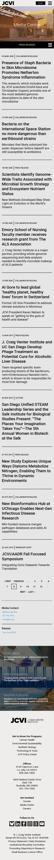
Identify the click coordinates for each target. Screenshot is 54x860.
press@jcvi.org (8, 619)
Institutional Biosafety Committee (27, 844)
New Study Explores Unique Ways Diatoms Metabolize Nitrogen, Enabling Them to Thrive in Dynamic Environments (26, 471)
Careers (27, 808)
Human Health (27, 739)
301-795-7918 (8, 616)
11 (35, 586)
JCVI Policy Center (27, 754)
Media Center (27, 804)
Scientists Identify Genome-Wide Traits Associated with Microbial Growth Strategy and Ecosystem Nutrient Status (27, 184)
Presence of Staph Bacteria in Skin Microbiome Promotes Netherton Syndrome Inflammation (26, 70)
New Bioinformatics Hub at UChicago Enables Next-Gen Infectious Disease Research (27, 510)
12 (42, 586)
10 (28, 586)
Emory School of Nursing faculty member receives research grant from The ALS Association (24, 236)
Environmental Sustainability (27, 743)
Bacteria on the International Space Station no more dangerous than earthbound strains (26, 131)
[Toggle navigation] (50, 3)
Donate (40, 3)
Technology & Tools (27, 750)
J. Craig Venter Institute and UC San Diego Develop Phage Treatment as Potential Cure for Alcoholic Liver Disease (27, 352)
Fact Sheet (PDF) (9, 632)
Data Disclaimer (37, 841)
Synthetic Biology (27, 747)
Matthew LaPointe (10, 612)
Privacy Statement (17, 841)
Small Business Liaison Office (27, 852)
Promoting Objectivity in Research (27, 848)
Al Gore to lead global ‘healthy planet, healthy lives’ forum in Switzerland (25, 292)
